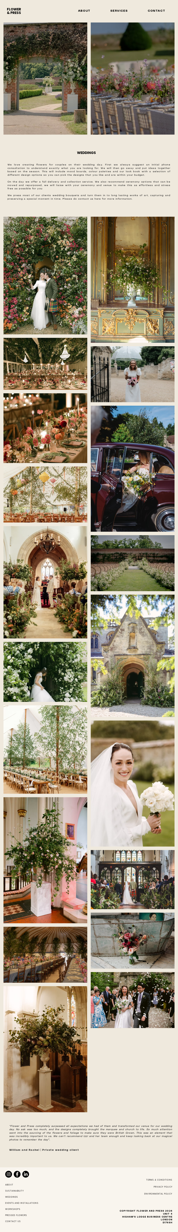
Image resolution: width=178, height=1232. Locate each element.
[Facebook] (17, 1174)
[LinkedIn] (25, 1174)
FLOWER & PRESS (14, 11)
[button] (84, 11)
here (98, 199)
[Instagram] (8, 1174)
